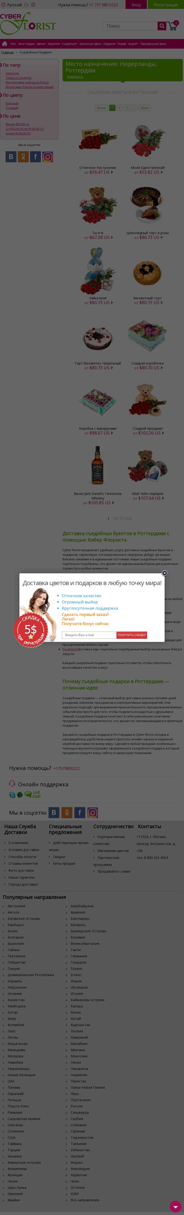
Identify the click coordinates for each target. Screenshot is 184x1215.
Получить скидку (132, 635)
